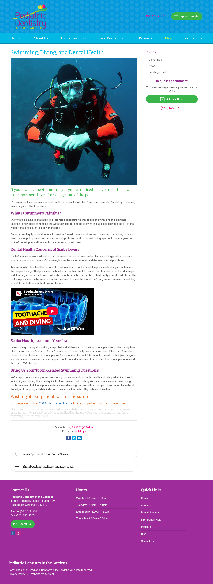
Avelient (49, 574)
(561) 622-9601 (157, 16)
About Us (40, 38)
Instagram (18, 533)
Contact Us (193, 38)
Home (15, 38)
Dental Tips (80, 431)
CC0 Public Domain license (55, 403)
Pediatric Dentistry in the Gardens (49, 570)
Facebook (13, 533)
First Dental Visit (112, 38)
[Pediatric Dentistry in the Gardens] (29, 16)
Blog (168, 38)
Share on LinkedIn (79, 438)
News (152, 66)
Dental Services (73, 38)
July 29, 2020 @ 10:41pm (80, 427)
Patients (145, 38)
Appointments (189, 16)
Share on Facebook (68, 438)
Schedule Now (174, 99)
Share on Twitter (74, 438)
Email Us (25, 524)
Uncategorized (157, 72)
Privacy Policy (17, 574)
